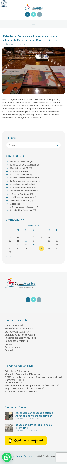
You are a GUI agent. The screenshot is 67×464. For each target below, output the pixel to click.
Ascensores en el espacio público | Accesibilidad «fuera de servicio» (34, 414)
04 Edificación (17, 171)
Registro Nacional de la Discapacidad (24, 388)
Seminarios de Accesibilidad (20, 334)
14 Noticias (15, 204)
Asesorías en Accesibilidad (19, 328)
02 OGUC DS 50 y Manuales (23, 165)
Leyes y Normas (13, 382)
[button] (7, 457)
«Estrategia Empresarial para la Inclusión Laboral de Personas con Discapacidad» (29, 38)
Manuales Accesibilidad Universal (23, 374)
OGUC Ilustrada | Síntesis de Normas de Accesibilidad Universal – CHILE (33, 378)
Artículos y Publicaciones (18, 371)
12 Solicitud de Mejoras (21, 197)
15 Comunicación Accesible (23, 207)
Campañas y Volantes (16, 341)
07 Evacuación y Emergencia (24, 181)
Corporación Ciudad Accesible (18, 456)
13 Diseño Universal (19, 200)
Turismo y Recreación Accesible (22, 391)
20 (33, 244)
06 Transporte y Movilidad (23, 178)
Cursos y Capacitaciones (18, 332)
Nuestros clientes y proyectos (20, 338)
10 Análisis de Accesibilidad (23, 191)
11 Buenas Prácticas (19, 194)
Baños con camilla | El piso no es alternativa (33, 426)
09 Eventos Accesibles (20, 187)
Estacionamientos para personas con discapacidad (32, 385)
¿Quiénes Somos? (14, 325)
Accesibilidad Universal (21, 210)
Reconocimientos (14, 347)
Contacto (9, 350)
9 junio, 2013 (7, 44)
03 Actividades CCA (19, 168)
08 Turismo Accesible (20, 184)
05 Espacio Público (19, 174)
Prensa (8, 344)
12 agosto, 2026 (33, 430)
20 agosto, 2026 (33, 418)
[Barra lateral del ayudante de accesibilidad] (3, 3)
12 (26, 241)
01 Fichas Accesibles (19, 161)
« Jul (9, 256)
